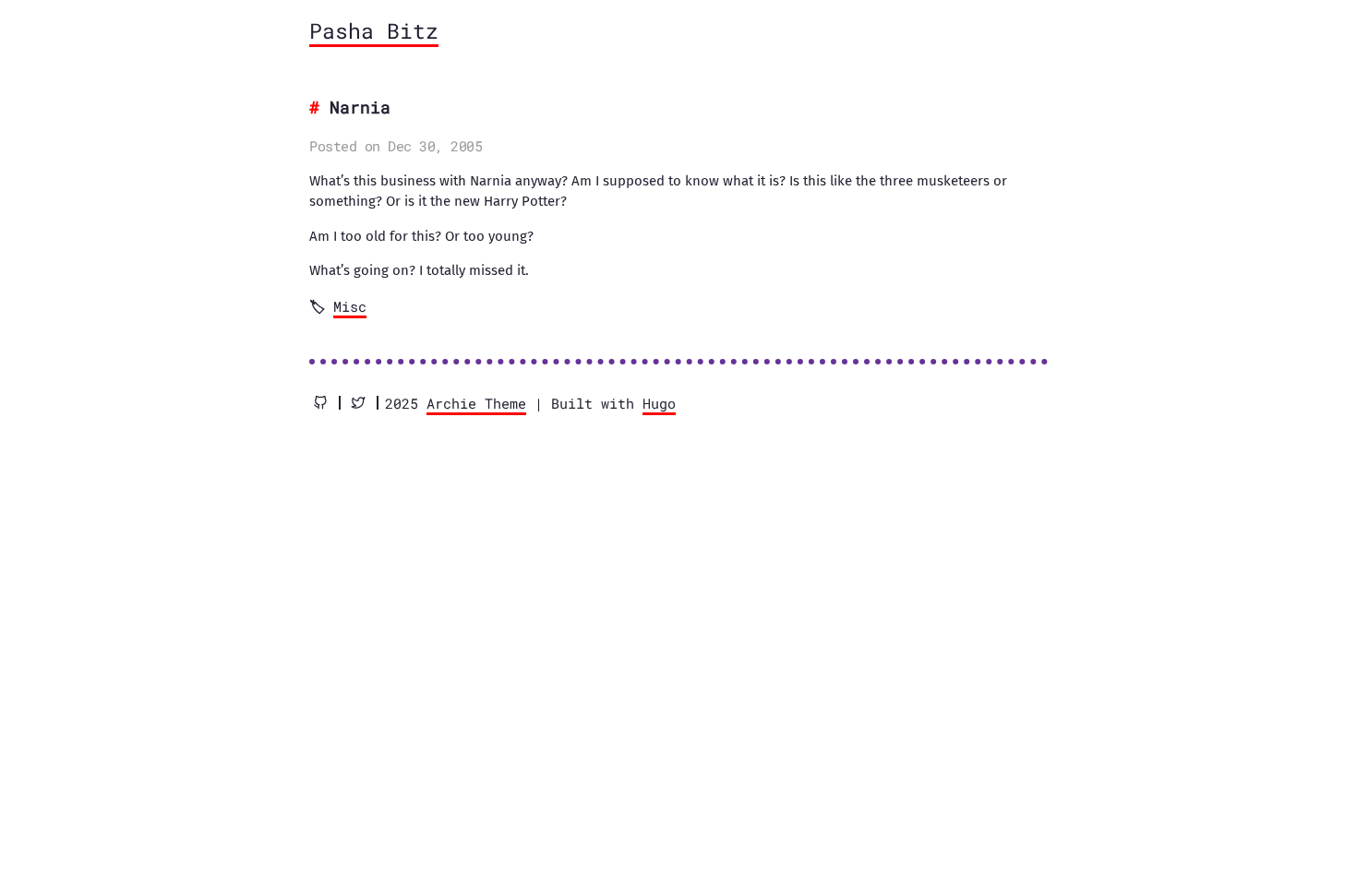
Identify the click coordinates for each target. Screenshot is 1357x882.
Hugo (659, 403)
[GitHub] (320, 403)
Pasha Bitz (373, 30)
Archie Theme (476, 403)
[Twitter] (358, 403)
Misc (349, 306)
